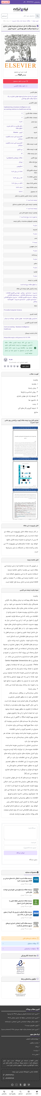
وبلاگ (36, 1047)
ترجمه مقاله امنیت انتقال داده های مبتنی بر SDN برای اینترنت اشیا (17, 879)
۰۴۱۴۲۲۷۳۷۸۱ (9, 1075)
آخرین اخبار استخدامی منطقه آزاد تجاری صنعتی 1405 (23, 1018)
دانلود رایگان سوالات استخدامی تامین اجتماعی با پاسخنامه (21, 1022)
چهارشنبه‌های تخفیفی (32, 1039)
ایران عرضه (35, 21)
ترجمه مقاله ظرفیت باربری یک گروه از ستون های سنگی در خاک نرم (17, 913)
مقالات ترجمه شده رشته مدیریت (21, 21)
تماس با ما (35, 1054)
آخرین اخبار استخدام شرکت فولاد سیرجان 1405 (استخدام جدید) (19, 1029)
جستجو (4, 16)
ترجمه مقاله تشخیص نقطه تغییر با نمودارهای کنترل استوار (20, 902)
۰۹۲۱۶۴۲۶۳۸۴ (9, 1078)
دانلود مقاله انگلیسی (20, 86)
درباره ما (36, 1051)
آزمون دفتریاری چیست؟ (31, 1026)
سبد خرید (5, 2)
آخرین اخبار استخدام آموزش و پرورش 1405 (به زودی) (22, 1014)
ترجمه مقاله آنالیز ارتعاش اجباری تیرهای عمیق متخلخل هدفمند (19, 924)
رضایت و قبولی (34, 1043)
